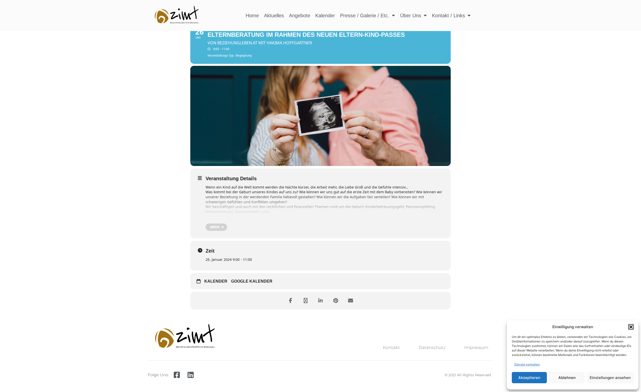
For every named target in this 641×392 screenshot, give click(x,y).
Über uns (410, 15)
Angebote (299, 15)
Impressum (476, 347)
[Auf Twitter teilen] (305, 300)
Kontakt (391, 347)
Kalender (325, 15)
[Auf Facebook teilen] (290, 300)
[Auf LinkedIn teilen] (320, 300)
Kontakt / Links (448, 15)
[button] (630, 326)
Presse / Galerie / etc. (364, 15)
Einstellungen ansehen (610, 377)
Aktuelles (274, 15)
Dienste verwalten (527, 364)
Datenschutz (432, 347)
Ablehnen (567, 377)
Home (252, 15)
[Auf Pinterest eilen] (335, 300)
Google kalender (251, 281)
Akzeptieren (529, 377)
